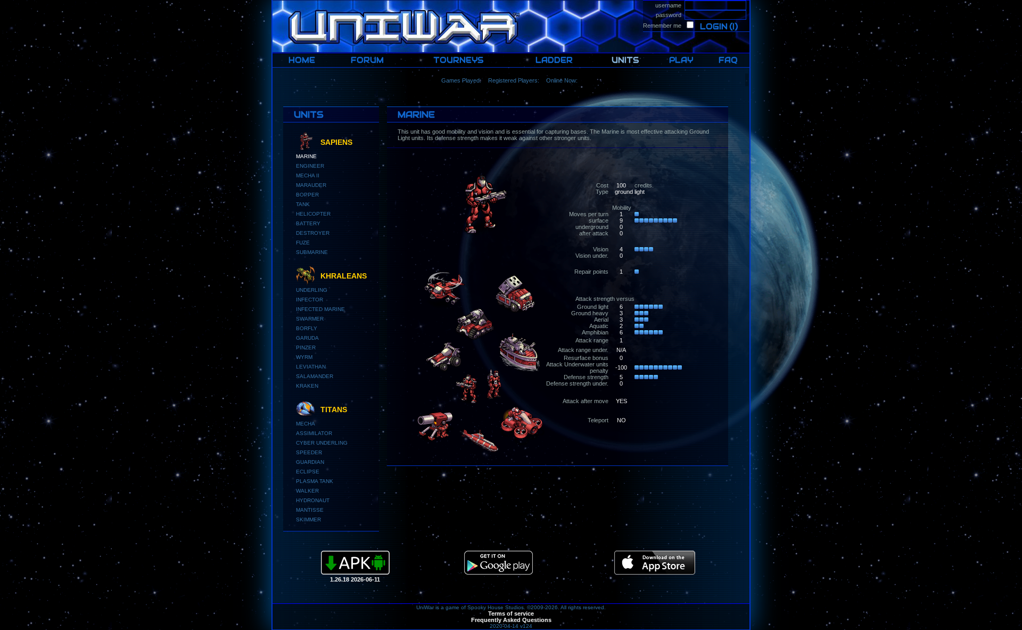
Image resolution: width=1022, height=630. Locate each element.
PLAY (681, 60)
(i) (733, 26)
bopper (307, 195)
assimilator (314, 433)
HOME (281, 3)
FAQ (728, 60)
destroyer (312, 233)
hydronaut (312, 500)
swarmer (310, 319)
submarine (312, 252)
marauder (311, 185)
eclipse (307, 471)
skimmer (308, 519)
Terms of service (511, 613)
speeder (309, 452)
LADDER (554, 60)
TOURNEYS (458, 60)
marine (306, 156)
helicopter (313, 214)
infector (309, 299)
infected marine (320, 309)
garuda (307, 338)
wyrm (304, 357)
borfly (306, 328)
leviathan (311, 367)
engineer (310, 166)
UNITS (625, 60)
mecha (305, 424)
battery (308, 223)
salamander (314, 376)
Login (714, 26)
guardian (310, 462)
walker (307, 491)
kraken (307, 386)
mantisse (310, 510)
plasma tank (314, 481)
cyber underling (322, 443)
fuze (303, 243)
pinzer (306, 347)
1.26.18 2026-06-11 (355, 579)
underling (311, 290)
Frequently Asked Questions (511, 620)
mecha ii (307, 175)
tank (303, 204)
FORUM (367, 60)
